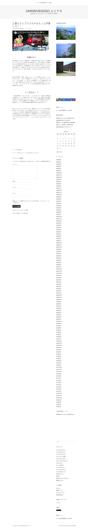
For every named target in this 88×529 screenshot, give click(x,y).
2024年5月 (58, 205)
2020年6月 (58, 308)
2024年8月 (58, 199)
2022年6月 (58, 255)
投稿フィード (59, 490)
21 (71, 143)
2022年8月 (58, 251)
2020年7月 (58, 306)
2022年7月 (58, 253)
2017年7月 (58, 378)
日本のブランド (20, 152)
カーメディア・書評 (61, 456)
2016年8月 (58, 402)
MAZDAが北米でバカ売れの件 (63, 120)
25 (63, 145)
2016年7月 (58, 404)
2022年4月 (58, 260)
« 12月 (57, 152)
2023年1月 (58, 240)
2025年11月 (59, 175)
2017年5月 (58, 382)
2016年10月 (59, 397)
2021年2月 (58, 290)
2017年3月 (58, 386)
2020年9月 (58, 301)
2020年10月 (59, 299)
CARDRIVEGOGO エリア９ (44, 11)
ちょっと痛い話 (59, 465)
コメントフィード (60, 492)
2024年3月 (58, 210)
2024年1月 (58, 214)
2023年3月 (58, 236)
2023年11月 (59, 218)
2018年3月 (58, 360)
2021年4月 (58, 286)
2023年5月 (58, 231)
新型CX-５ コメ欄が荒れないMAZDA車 (65, 122)
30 (57, 148)
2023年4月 (58, 234)
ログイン (58, 488)
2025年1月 (58, 188)
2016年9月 (58, 400)
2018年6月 (58, 354)
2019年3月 (58, 334)
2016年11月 (59, 395)
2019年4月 (58, 332)
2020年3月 (58, 314)
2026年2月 (58, 168)
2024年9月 (58, 196)
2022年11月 (59, 245)
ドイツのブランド (60, 467)
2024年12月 (59, 190)
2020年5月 (58, 310)
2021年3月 (58, 288)
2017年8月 (58, 376)
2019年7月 (58, 325)
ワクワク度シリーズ (61, 471)
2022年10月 (59, 247)
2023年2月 (58, 238)
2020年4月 (58, 312)
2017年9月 (58, 373)
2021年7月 (58, 279)
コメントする (28, 28)
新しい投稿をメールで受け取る (21, 213)
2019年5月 (58, 330)
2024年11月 (59, 192)
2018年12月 (59, 341)
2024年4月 (58, 207)
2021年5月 (58, 284)
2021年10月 (59, 273)
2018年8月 (58, 349)
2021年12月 (59, 269)
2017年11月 (59, 369)
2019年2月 (58, 336)
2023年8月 (58, 225)
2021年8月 (58, 277)
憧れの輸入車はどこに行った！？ (64, 127)
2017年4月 (58, 384)
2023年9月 (58, 223)
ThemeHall (73, 525)
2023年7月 (58, 227)
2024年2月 (58, 212)
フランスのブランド (61, 469)
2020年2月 (58, 317)
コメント (14, 164)
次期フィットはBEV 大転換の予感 (64, 124)
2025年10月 (59, 177)
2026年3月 (58, 166)
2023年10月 (59, 220)
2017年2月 (58, 389)
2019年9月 (58, 323)
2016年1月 (58, 406)
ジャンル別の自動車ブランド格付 (44, 2)
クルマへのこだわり (61, 458)
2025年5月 (58, 186)
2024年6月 (58, 203)
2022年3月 (58, 262)
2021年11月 (59, 271)
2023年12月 (59, 216)
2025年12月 (59, 172)
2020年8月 (58, 303)
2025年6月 (58, 183)
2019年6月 (58, 328)
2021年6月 (58, 282)
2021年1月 (58, 293)
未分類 (57, 476)
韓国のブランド (59, 480)
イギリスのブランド (61, 452)
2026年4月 (58, 164)
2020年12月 (59, 295)
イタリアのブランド (61, 454)
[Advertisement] (31, 137)
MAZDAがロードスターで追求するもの (65, 118)
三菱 (28, 152)
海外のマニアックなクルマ (62, 478)
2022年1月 (58, 266)
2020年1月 (58, 319)
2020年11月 (59, 297)
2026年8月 (58, 159)
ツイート (58, 502)
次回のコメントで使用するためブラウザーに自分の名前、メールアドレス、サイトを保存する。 (31, 201)
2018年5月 (58, 356)
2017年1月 (58, 391)
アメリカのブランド (61, 450)
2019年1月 (58, 338)
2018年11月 (59, 343)
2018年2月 (58, 362)
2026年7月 (58, 162)
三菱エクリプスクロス (33, 152)
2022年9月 (58, 249)
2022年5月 (58, 258)
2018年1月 (58, 365)
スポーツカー (59, 463)
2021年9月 (58, 275)
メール (14, 187)
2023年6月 (58, 229)
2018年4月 (58, 358)
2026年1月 (58, 170)
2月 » (61, 152)
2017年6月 (58, 380)
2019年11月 (59, 321)
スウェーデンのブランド (62, 460)
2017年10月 (59, 371)
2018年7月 (58, 352)
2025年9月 (58, 179)
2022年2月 (58, 264)
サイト (14, 193)
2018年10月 (59, 345)
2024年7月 (58, 201)
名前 (13, 181)
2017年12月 (59, 367)
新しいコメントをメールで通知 (21, 210)
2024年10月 (59, 194)
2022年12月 (59, 242)
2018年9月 (58, 347)
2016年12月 (59, 393)
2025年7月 (58, 181)
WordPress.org (59, 494)
